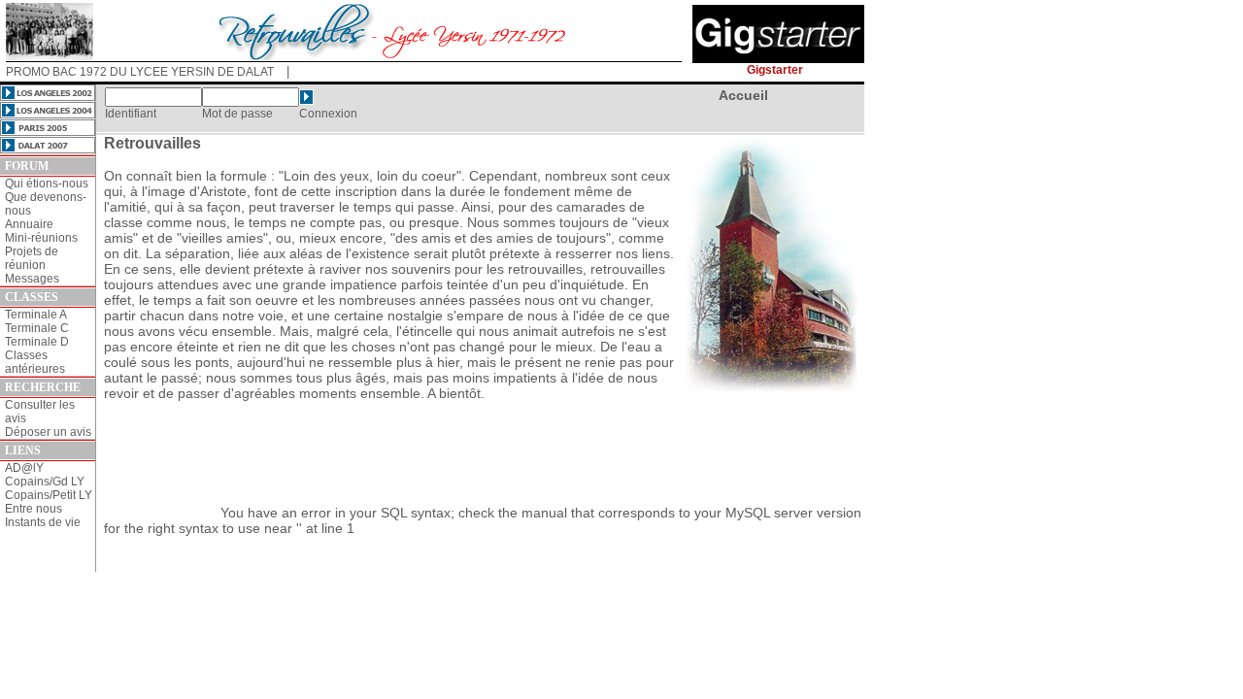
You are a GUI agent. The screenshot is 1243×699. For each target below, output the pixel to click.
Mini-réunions (41, 238)
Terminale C (37, 328)
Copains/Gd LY (44, 481)
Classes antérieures (35, 362)
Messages (32, 278)
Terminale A (36, 314)
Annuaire (29, 224)
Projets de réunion (31, 258)
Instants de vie (43, 522)
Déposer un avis (48, 432)
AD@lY (24, 468)
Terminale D (37, 342)
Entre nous (33, 509)
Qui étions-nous (46, 183)
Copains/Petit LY (48, 495)
